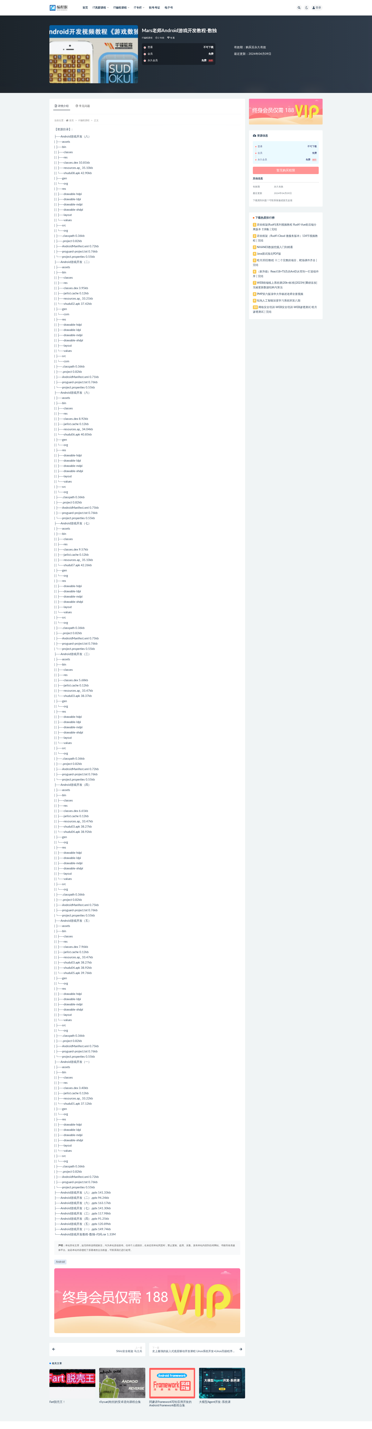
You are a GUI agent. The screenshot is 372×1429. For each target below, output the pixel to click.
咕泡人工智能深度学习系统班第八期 (278, 300)
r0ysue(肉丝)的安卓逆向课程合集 (120, 1402)
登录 (318, 7)
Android (60, 1262)
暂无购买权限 (285, 170)
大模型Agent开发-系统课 (214, 1402)
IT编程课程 (147, 38)
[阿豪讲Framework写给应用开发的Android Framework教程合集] (172, 1383)
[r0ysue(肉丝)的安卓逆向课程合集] (122, 1383)
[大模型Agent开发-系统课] (222, 1383)
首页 (85, 7)
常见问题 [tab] (84, 106)
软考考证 (154, 7)
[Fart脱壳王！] (72, 1383)
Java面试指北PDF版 (269, 253)
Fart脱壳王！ (57, 1402)
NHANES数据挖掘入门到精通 (275, 247)
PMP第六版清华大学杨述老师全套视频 (280, 294)
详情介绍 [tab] (63, 106)
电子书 (169, 7)
